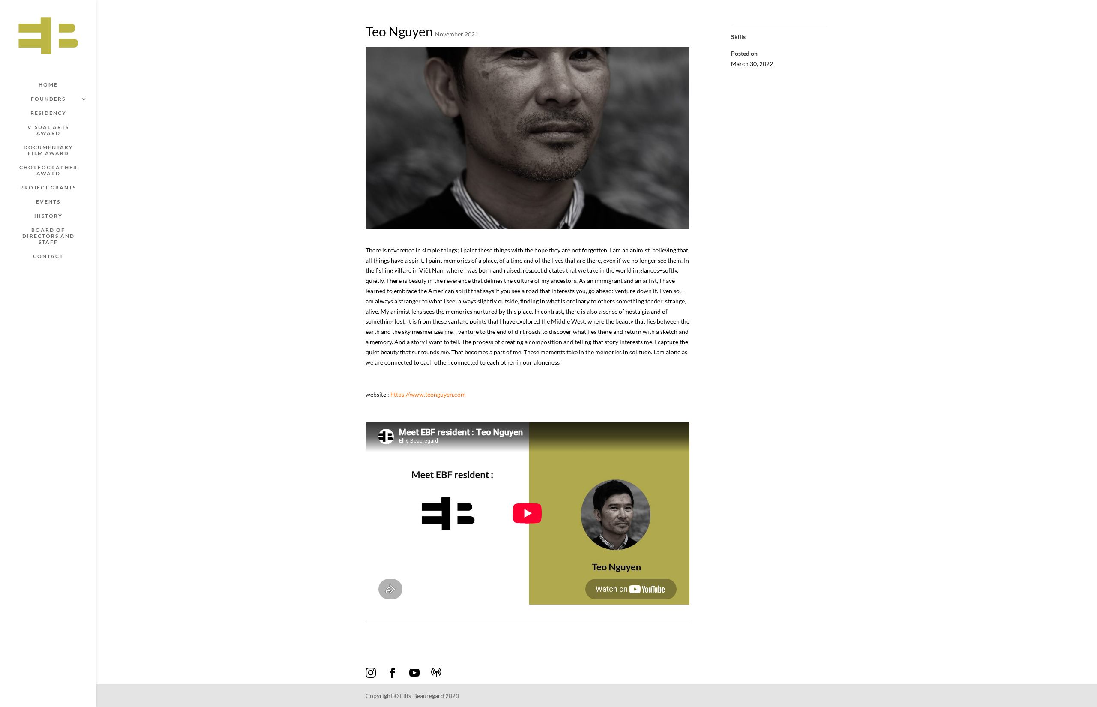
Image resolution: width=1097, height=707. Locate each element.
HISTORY (48, 216)
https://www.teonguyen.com (428, 394)
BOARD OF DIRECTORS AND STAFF (48, 236)
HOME (48, 85)
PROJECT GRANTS (48, 188)
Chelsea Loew (667, 633)
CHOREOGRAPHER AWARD (48, 171)
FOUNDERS (48, 99)
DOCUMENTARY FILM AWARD (48, 150)
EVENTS (48, 202)
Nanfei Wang (386, 633)
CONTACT (48, 256)
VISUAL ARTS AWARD (48, 130)
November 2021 (456, 34)
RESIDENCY (48, 113)
